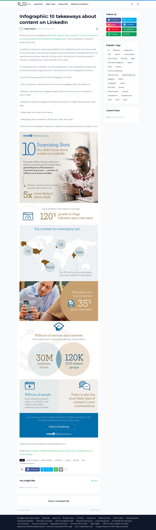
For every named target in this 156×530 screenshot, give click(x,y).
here (95, 126)
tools (110, 100)
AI (108, 50)
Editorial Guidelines (79, 4)
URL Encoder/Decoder (64, 521)
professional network (27, 463)
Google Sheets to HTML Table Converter (111, 527)
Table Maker (95, 524)
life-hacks (111, 87)
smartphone (113, 96)
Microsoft (76, 460)
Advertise (38, 4)
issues (122, 83)
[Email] (61, 469)
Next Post (95, 510)
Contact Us (91, 518)
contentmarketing (32, 460)
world (125, 100)
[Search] (137, 4)
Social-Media (129, 54)
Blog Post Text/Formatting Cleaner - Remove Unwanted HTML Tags (44, 527)
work (117, 100)
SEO (109, 54)
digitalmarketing (46, 460)
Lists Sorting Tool (102, 521)
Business (116, 50)
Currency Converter (40, 524)
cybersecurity (113, 75)
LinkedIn (68, 460)
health (120, 79)
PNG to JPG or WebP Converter (116, 524)
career (129, 63)
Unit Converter (23, 524)
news (83, 460)
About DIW (63, 4)
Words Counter (104, 518)
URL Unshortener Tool (84, 527)
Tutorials (124, 58)
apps (133, 58)
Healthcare (128, 50)
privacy (121, 87)
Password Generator (25, 521)
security (125, 91)
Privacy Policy (68, 518)
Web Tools (50, 4)
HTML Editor (118, 518)
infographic (58, 460)
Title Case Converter (44, 521)
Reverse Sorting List (84, 521)
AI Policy (80, 518)
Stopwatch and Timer (58, 524)
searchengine (113, 91)
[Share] (96, 29)
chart (110, 67)
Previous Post (24, 510)
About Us (56, 518)
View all (94, 480)
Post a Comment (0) (58, 501)
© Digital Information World (28, 518)
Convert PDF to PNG (78, 524)
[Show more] (66, 469)
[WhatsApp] (56, 469)
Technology (112, 58)
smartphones (126, 96)
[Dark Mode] (133, 4)
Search (117, 54)
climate (118, 67)
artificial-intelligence (116, 63)
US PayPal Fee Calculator (122, 521)
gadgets (111, 79)
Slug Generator (132, 518)
